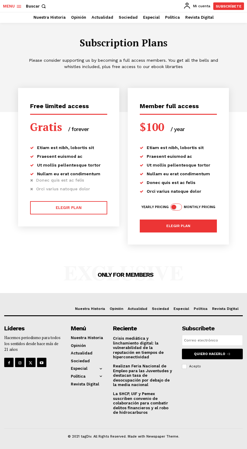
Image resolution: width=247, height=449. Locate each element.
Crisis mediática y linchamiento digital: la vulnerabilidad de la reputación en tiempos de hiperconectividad (138, 347)
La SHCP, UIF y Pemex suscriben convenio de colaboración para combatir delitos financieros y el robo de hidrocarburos (140, 403)
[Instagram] (19, 362)
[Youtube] (41, 362)
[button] (36, 6)
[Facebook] (9, 362)
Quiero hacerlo (209, 354)
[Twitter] (30, 362)
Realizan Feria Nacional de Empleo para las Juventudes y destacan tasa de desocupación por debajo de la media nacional (142, 375)
